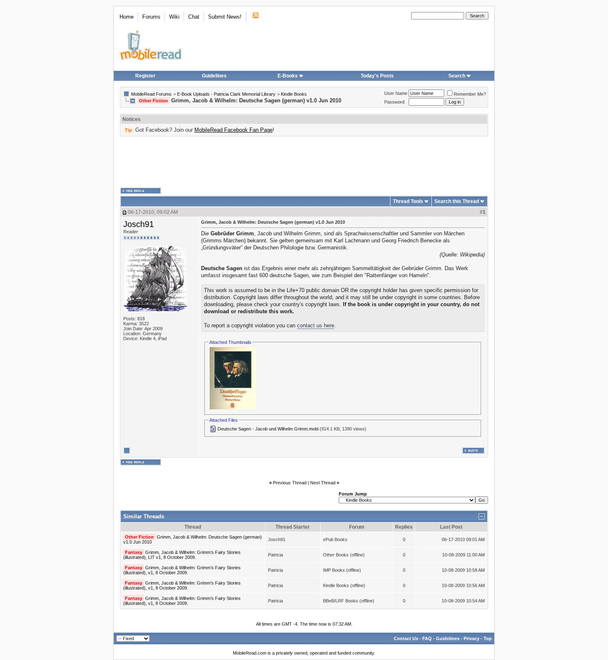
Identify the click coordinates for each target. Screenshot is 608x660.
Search (456, 76)
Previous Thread (289, 482)
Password (394, 101)
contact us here (315, 325)
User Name (395, 93)
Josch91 (138, 224)
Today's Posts (377, 76)
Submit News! (225, 17)
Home (127, 17)
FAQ (427, 638)
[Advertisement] (304, 162)
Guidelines (214, 76)
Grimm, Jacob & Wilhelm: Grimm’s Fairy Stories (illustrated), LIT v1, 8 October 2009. (182, 555)
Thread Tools (408, 201)
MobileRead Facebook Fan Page (233, 130)
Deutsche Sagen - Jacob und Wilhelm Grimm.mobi (268, 428)
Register (145, 76)
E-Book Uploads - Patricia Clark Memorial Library (226, 94)
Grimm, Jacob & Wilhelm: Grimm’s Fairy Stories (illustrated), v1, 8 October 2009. (182, 570)
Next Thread (322, 482)
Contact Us (406, 638)
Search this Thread (456, 201)
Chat (193, 17)
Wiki (174, 17)
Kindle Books (294, 94)
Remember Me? (470, 94)
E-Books (288, 76)
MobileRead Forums (151, 94)
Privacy (471, 638)
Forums (151, 17)
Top (488, 638)
